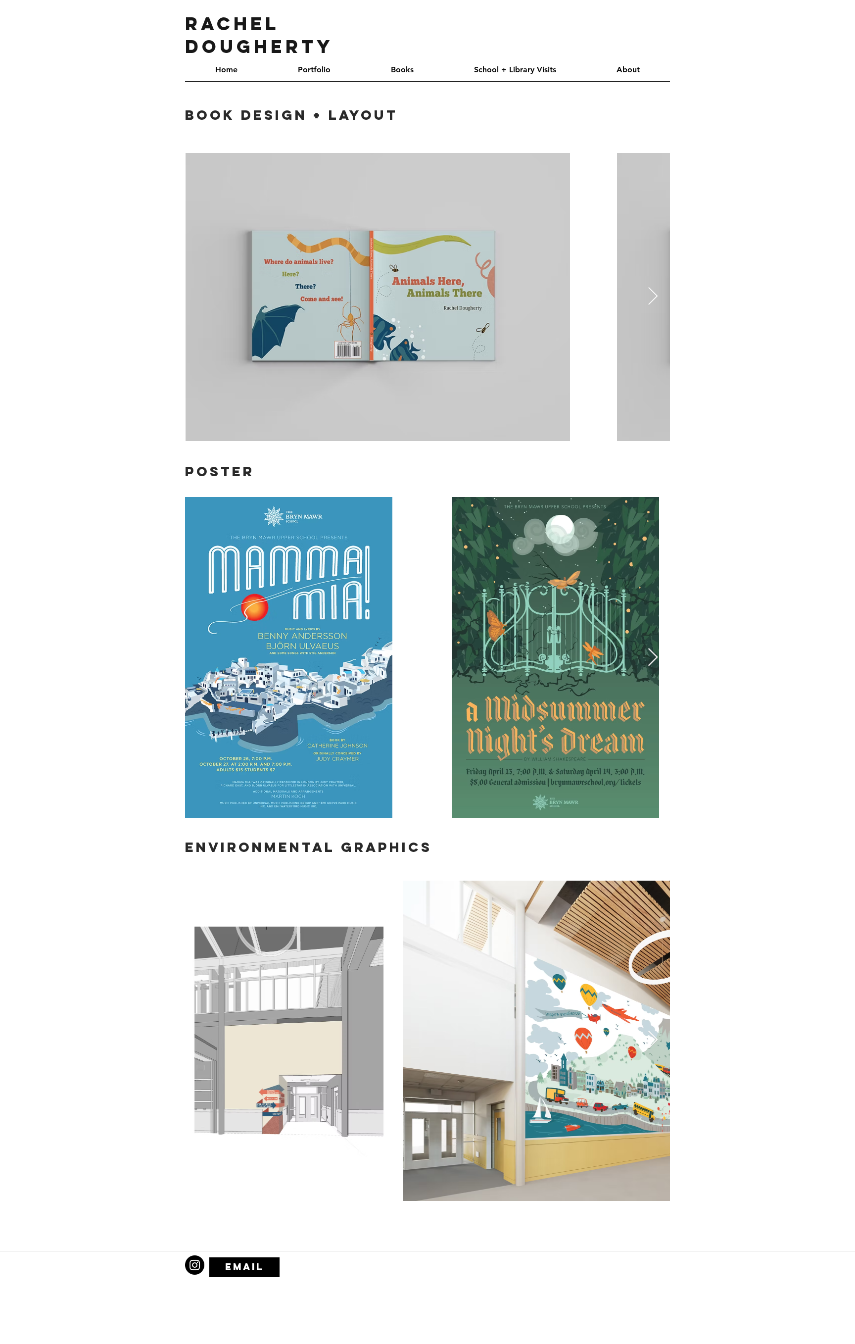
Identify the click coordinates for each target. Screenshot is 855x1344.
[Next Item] (653, 296)
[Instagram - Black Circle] (194, 1265)
